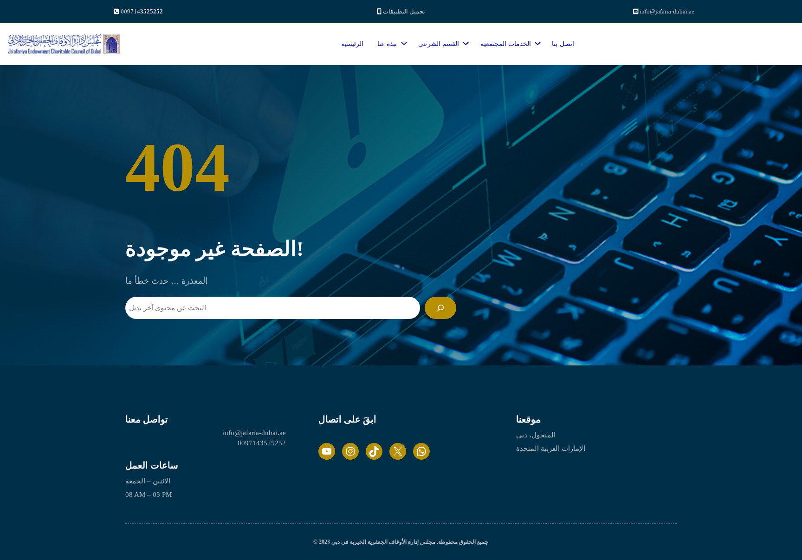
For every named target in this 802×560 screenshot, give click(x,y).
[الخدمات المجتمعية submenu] (536, 41)
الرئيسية (352, 43)
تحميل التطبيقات (404, 11)
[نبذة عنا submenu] (402, 41)
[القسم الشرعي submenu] (464, 41)
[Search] (440, 308)
